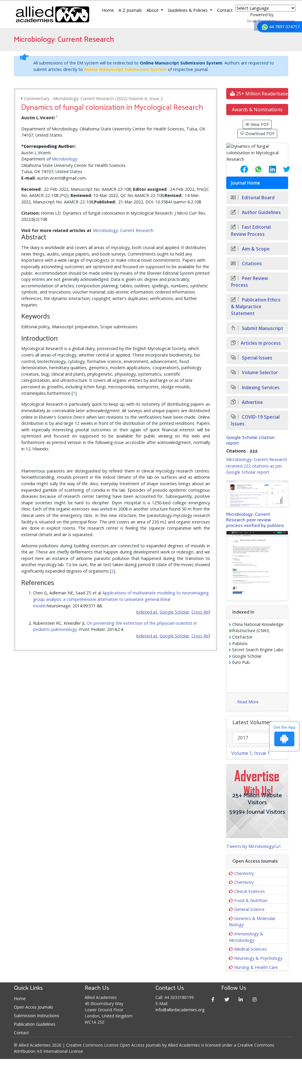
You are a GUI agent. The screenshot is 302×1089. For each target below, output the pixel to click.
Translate (267, 21)
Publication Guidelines (34, 1024)
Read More (248, 702)
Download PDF (259, 133)
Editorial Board (258, 198)
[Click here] (257, 493)
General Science (249, 909)
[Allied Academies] (52, 14)
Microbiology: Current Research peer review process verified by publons (255, 520)
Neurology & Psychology (258, 958)
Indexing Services (260, 387)
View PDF (259, 124)
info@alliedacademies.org (179, 1009)
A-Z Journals (130, 10)
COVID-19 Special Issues (255, 420)
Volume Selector (259, 372)
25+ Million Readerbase (261, 93)
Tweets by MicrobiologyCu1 (253, 846)
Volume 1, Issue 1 (250, 753)
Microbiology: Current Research (123, 230)
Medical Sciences (250, 949)
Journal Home (245, 183)
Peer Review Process (249, 281)
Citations (251, 264)
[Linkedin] (240, 999)
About (153, 10)
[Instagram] (254, 999)
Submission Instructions (36, 1015)
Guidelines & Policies (188, 10)
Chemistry (244, 873)
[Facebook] (213, 999)
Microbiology (64, 159)
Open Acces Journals (33, 1007)
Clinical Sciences (249, 891)
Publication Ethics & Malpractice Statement (255, 306)
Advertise (252, 402)
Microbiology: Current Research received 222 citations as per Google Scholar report (256, 466)
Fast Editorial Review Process (251, 230)
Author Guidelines (261, 212)
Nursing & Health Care (256, 967)
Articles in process (261, 343)
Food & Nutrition (250, 900)
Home (108, 10)
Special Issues (256, 358)
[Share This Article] (239, 169)
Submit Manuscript (262, 328)
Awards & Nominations (257, 109)
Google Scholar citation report (250, 440)
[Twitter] (226, 999)
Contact (225, 10)
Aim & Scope (255, 249)
